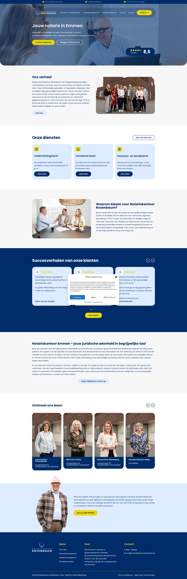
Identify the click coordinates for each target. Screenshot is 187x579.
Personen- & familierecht (69, 13)
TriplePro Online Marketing (75, 575)
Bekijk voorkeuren (109, 297)
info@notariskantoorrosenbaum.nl (140, 553)
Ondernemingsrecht (90, 13)
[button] (116, 277)
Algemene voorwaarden (144, 575)
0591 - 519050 (131, 550)
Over (87, 544)
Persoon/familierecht (68, 554)
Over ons (122, 13)
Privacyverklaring (97, 302)
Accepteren (77, 297)
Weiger (93, 297)
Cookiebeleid (87, 302)
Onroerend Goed (108, 13)
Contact (131, 13)
